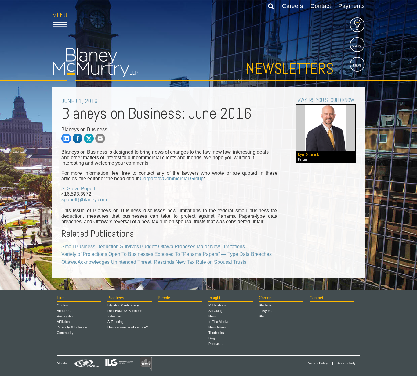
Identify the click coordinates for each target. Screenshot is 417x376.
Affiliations (64, 322)
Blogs (213, 338)
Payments (351, 6)
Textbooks (216, 333)
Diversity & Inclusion (72, 327)
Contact (320, 6)
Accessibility (346, 363)
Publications (217, 305)
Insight (214, 297)
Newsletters (290, 68)
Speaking (215, 311)
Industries (114, 316)
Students (265, 305)
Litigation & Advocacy (123, 305)
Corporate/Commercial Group (172, 178)
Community (65, 333)
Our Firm (63, 305)
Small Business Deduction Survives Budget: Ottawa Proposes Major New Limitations (153, 246)
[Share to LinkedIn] (66, 138)
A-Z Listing (115, 322)
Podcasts (216, 344)
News (213, 316)
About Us (64, 311)
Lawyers (265, 311)
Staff (262, 316)
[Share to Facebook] (77, 138)
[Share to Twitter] (89, 138)
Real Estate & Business (124, 311)
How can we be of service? (127, 327)
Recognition (65, 316)
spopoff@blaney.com (84, 199)
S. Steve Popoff (78, 188)
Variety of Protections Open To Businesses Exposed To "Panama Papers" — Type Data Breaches (166, 254)
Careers (292, 6)
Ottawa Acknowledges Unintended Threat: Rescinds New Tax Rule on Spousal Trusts (153, 262)
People (164, 297)
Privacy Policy (317, 363)
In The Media (218, 322)
